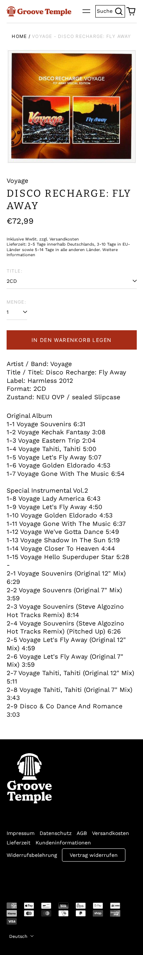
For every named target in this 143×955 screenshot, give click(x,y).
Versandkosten (110, 833)
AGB (82, 833)
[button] (131, 11)
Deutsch (19, 936)
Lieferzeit (18, 843)
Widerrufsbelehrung (32, 855)
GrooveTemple (40, 876)
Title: (14, 271)
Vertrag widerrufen (94, 855)
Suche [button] (111, 10)
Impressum (20, 833)
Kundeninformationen (63, 843)
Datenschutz (56, 833)
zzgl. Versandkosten (59, 239)
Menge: (16, 302)
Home (19, 36)
